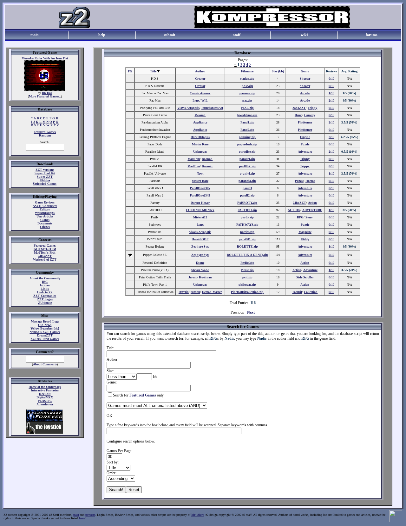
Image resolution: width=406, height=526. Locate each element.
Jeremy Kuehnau (200, 277)
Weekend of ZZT (44, 259)
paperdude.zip (247, 144)
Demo (298, 115)
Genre (305, 71)
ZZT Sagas (45, 299)
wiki (304, 35)
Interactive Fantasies (45, 390)
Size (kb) (278, 71)
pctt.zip (247, 277)
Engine (305, 137)
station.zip (247, 78)
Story (309, 217)
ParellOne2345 (200, 188)
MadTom (193, 159)
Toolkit (297, 292)
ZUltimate (45, 302)
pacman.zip (247, 93)
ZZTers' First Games (44, 339)
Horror (310, 181)
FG (130, 71)
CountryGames (200, 93)
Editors (45, 209)
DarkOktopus (200, 137)
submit (169, 35)
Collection (311, 292)
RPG (300, 217)
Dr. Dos (47, 93)
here (82, 518)
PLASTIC (45, 401)
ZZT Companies (44, 295)
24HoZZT (45, 256)
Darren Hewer (200, 202)
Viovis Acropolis (188, 108)
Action (312, 202)
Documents (44, 223)
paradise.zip (247, 151)
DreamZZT (45, 335)
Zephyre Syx (200, 246)
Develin (184, 292)
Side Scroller (305, 277)
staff (236, 35)
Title (153, 71)
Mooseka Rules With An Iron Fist (45, 58)
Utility (305, 239)
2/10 (331, 100)
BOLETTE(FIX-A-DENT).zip (247, 254)
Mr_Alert (197, 514)
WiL (204, 100)
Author (200, 71)
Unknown (200, 151)
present (90, 514)
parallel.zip (247, 159)
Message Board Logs (45, 321)
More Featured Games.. (45, 96)
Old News (44, 325)
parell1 (247, 188)
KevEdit (44, 394)
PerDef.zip (247, 262)
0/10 (331, 78)
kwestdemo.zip (247, 115)
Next (251, 312)
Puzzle (305, 144)
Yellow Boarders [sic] (44, 328)
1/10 (331, 93)
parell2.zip (247, 195)
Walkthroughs (45, 213)
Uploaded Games (44, 183)
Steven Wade (200, 270)
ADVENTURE (312, 210)
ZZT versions (45, 169)
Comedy (309, 115)
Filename (247, 71)
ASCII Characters (45, 206)
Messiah (200, 115)
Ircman (45, 285)
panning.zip (247, 137)
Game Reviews (45, 202)
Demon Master (212, 292)
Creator (200, 78)
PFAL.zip (247, 108)
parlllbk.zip (247, 166)
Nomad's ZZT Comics (44, 332)
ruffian (195, 292)
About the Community (44, 278)
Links (45, 288)
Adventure (305, 151)
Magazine (304, 232)
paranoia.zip (247, 181)
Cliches (45, 227)
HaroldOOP (200, 239)
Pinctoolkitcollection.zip (247, 292)
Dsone (200, 262)
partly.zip (247, 217)
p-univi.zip (247, 173)
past (76, 514)
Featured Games (45, 132)
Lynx (196, 100)
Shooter (305, 78)
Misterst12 (200, 217)
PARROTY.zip (247, 202)
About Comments (45, 364)
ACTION (294, 210)
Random (45, 135)
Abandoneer (44, 404)
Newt (200, 173)
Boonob (207, 159)
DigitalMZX (44, 397)
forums (371, 35)
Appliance (200, 122)
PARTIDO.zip (247, 210)
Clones (44, 220)
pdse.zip (247, 86)
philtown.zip (247, 284)
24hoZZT (299, 108)
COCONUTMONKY (200, 210)
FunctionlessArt (212, 108)
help (101, 35)
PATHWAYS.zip (247, 224)
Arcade (305, 93)
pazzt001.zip (247, 239)
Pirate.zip (247, 270)
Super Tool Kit (45, 173)
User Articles (44, 216)
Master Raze (200, 144)
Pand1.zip (247, 122)
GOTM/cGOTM (45, 249)
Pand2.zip (247, 129)
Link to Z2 (44, 292)
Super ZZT (45, 176)
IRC (45, 281)
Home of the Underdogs (45, 387)
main (34, 35)
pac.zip (247, 100)
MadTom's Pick (45, 252)
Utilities (45, 180)
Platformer (305, 122)
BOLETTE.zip (247, 246)
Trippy (312, 108)
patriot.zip (247, 232)
